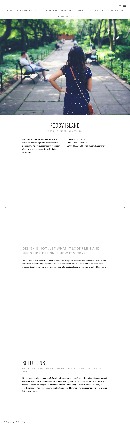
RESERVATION (117, 11)
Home (9, 11)
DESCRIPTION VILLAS (27, 11)
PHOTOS (99, 11)
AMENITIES (83, 11)
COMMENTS (64, 16)
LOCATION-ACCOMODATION (57, 11)
